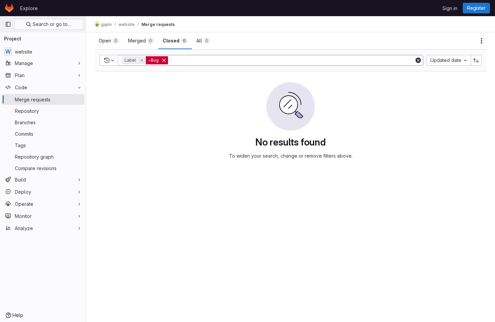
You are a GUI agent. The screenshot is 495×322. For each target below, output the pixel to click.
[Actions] (481, 40)
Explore (29, 8)
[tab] (109, 40)
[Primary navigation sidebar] (8, 24)
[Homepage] (9, 8)
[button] (145, 60)
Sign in (449, 8)
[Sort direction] (476, 60)
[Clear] (418, 60)
